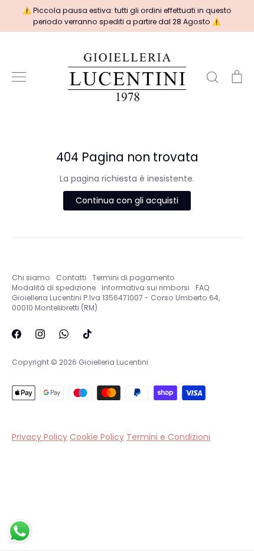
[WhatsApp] (64, 334)
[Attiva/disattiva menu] (19, 76)
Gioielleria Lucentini (114, 362)
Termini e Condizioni (168, 437)
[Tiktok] (87, 334)
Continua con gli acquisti (127, 200)
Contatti (71, 278)
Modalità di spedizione (54, 288)
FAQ (203, 288)
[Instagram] (40, 334)
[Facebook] (16, 334)
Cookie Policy (97, 437)
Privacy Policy (39, 437)
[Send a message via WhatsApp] (20, 531)
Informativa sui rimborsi (146, 288)
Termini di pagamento (133, 278)
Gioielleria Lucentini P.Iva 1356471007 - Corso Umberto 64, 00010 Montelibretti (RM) (116, 303)
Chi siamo (31, 278)
